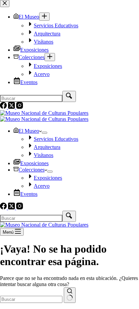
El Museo (29, 131)
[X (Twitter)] (12, 207)
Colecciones (32, 170)
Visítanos (43, 155)
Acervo (42, 186)
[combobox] (31, 299)
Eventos (28, 194)
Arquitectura (47, 147)
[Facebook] (4, 207)
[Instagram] (19, 207)
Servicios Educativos (56, 139)
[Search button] (70, 295)
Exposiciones (34, 163)
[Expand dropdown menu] (44, 133)
